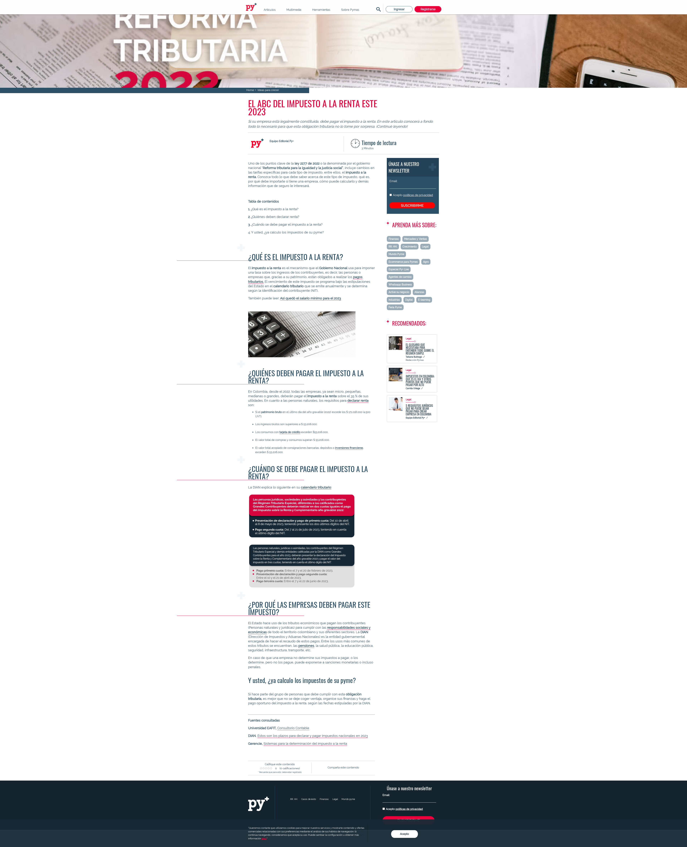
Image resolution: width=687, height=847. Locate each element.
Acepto (413, 195)
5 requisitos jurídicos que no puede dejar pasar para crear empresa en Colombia (419, 409)
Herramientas (321, 9)
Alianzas (419, 292)
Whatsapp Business (400, 284)
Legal (425, 246)
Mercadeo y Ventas (415, 238)
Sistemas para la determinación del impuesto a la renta (305, 743)
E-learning (424, 299)
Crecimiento (410, 246)
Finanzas (394, 238)
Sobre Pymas (350, 9)
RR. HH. (393, 246)
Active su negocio (399, 292)
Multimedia (293, 9)
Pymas (251, 7)
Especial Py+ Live (399, 269)
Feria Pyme (395, 307)
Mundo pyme (348, 799)
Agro (426, 261)
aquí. (264, 838)
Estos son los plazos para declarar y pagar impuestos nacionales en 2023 (312, 736)
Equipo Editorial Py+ (415, 418)
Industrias (394, 299)
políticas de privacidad (418, 195)
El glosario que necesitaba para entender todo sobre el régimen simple (420, 349)
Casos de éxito (308, 799)
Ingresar (399, 9)
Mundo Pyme (396, 254)
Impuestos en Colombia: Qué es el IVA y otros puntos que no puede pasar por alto (420, 380)
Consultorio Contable (293, 728)
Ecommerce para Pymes (403, 261)
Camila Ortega (413, 388)
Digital (409, 299)
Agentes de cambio (400, 276)
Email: (393, 181)
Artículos (270, 9)
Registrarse (428, 9)
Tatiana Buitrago (414, 357)
